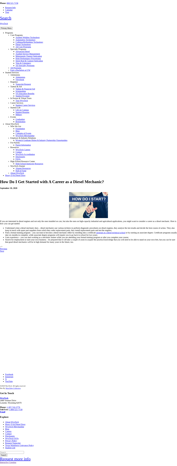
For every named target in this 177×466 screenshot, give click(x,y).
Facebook (9, 374)
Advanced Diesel (23, 51)
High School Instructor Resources (29, 164)
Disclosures (20, 157)
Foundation (20, 129)
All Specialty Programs (25, 65)
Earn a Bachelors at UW (20, 70)
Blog (18, 131)
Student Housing (22, 112)
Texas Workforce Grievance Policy (19, 445)
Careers (8, 431)
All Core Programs (23, 47)
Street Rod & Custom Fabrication (29, 61)
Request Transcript (12, 443)
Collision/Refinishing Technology (29, 42)
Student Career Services (25, 105)
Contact (19, 152)
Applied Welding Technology (28, 37)
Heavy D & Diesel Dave (15, 175)
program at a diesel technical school (110, 233)
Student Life (10, 448)
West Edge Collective (13, 388)
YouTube (9, 381)
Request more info (15, 459)
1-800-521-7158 (15, 409)
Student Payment (22, 96)
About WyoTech (17, 173)
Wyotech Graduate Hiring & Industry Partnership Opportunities (41, 140)
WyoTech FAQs (12, 438)
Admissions (20, 77)
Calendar (9, 10)
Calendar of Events (23, 133)
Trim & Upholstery (23, 63)
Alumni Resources (23, 168)
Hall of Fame (21, 171)
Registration (20, 122)
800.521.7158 (12, 3)
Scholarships (21, 91)
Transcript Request (23, 84)
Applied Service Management (28, 54)
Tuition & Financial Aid (25, 89)
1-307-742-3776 (13, 407)
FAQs (18, 159)
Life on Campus (22, 110)
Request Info (10, 7)
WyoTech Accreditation (25, 154)
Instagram (9, 377)
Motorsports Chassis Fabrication (29, 56)
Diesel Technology (23, 44)
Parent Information (23, 145)
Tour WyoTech (22, 100)
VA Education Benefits (25, 93)
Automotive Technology (26, 40)
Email (2, 412)
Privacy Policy (11, 441)
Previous (3, 249)
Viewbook (20, 79)
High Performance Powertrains (28, 58)
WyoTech (4, 23)
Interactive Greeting (8, 462)
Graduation (20, 119)
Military (19, 115)
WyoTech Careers (23, 150)
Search (5, 18)
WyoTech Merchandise (25, 136)
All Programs (15, 68)
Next (2, 251)
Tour (7, 12)
